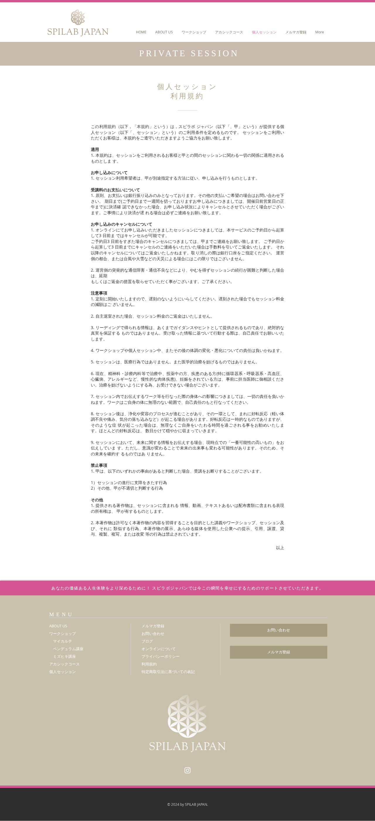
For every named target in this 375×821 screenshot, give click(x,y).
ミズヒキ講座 (64, 656)
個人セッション (62, 671)
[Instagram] (187, 770)
